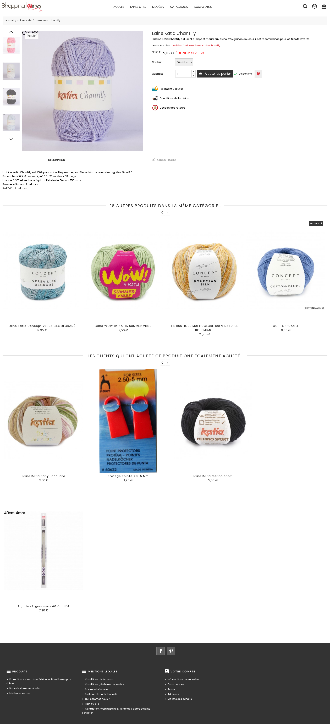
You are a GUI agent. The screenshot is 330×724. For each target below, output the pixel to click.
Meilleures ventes (19, 693)
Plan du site (92, 704)
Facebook (160, 651)
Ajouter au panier (217, 73)
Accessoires (203, 7)
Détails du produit (165, 160)
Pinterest (171, 651)
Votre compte (182, 671)
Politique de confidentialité (101, 694)
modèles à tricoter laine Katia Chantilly (195, 45)
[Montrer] (37, 328)
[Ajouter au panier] (109, 328)
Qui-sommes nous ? (97, 699)
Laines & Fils (138, 7)
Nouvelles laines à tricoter (24, 688)
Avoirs (171, 689)
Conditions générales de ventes (104, 684)
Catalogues (179, 7)
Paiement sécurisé (96, 689)
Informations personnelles (183, 679)
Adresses (173, 694)
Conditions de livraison (99, 679)
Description (56, 160)
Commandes (176, 684)
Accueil (118, 7)
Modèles (158, 7)
